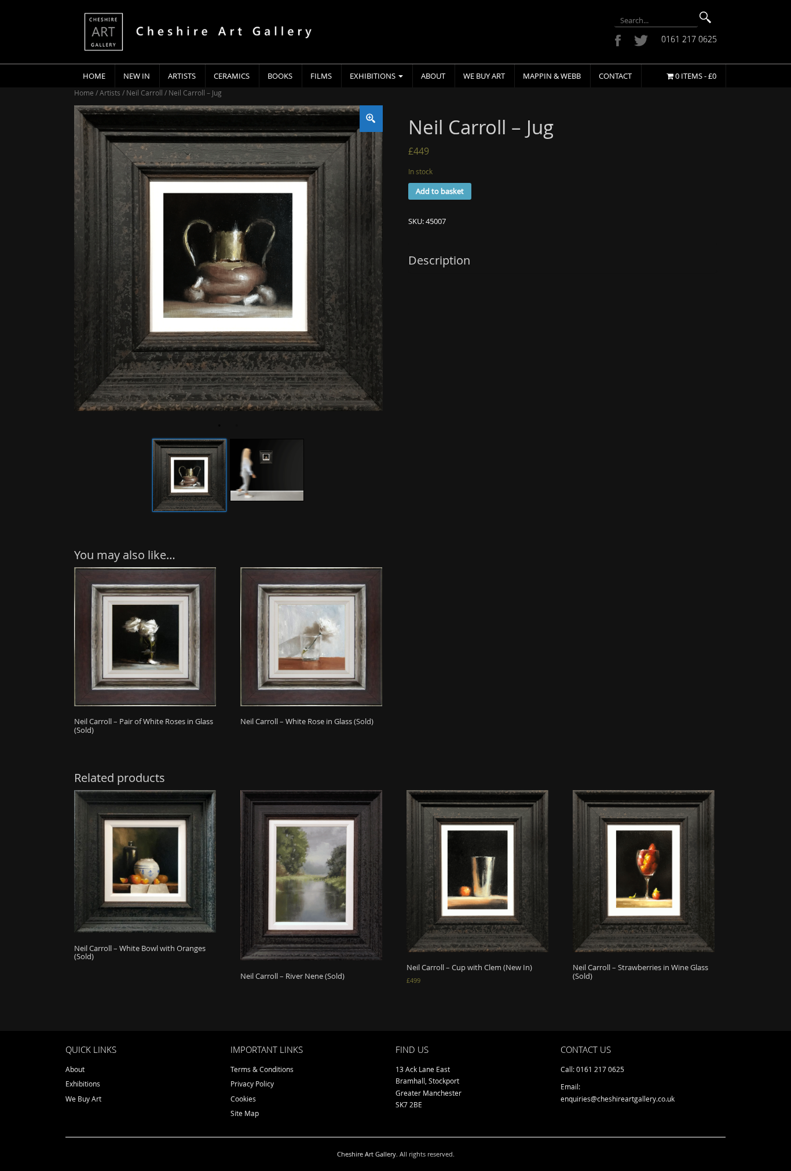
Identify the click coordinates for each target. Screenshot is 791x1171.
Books (280, 76)
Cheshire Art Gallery (366, 1154)
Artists (182, 76)
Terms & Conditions (262, 1069)
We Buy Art (484, 76)
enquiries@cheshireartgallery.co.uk (618, 1098)
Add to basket (440, 191)
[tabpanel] (228, 257)
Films (321, 76)
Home (94, 76)
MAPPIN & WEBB (552, 76)
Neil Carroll (144, 92)
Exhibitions (373, 76)
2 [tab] (237, 425)
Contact (615, 76)
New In (136, 76)
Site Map (244, 1113)
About (433, 76)
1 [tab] (219, 425)
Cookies (243, 1098)
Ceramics (232, 76)
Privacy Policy (252, 1083)
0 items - (694, 76)
